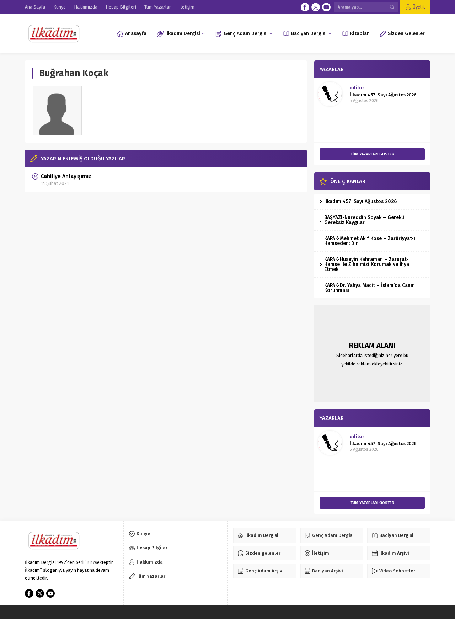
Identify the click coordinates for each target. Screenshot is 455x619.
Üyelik (419, 7)
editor (357, 87)
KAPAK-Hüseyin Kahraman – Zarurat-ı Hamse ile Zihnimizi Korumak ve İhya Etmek (367, 264)
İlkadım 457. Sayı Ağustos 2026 (383, 94)
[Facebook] (305, 7)
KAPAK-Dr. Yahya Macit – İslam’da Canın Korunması (369, 287)
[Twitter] (315, 7)
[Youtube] (326, 7)
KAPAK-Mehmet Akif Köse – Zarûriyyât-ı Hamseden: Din (369, 240)
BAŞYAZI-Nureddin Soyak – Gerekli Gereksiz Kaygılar (364, 219)
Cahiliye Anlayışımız (66, 176)
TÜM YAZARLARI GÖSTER (372, 154)
